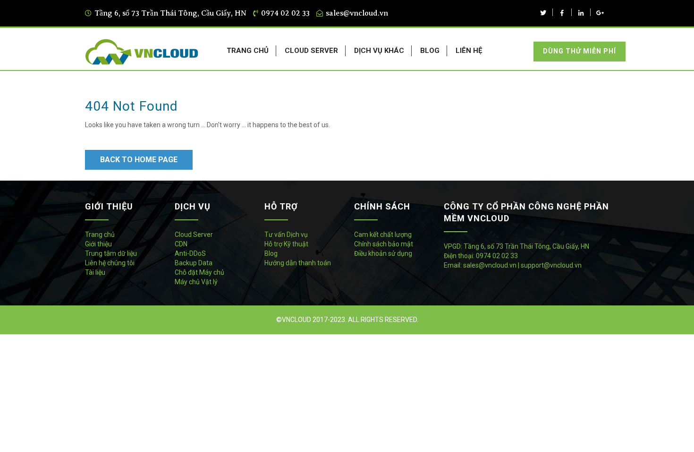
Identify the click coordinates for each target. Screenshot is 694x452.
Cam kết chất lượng (383, 234)
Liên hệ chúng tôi (110, 263)
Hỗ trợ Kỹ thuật (286, 244)
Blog (271, 253)
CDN (181, 244)
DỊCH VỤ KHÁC (379, 50)
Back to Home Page (139, 159)
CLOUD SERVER (311, 50)
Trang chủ (100, 234)
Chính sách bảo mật (383, 244)
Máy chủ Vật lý (196, 282)
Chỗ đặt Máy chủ (199, 272)
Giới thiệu (98, 244)
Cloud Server (194, 234)
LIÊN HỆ (469, 50)
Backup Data (193, 263)
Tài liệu (95, 272)
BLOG (430, 50)
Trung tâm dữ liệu (111, 253)
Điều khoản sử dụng (383, 253)
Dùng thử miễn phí (579, 51)
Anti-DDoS (190, 253)
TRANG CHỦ (248, 50)
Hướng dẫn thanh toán (297, 263)
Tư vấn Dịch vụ (286, 234)
